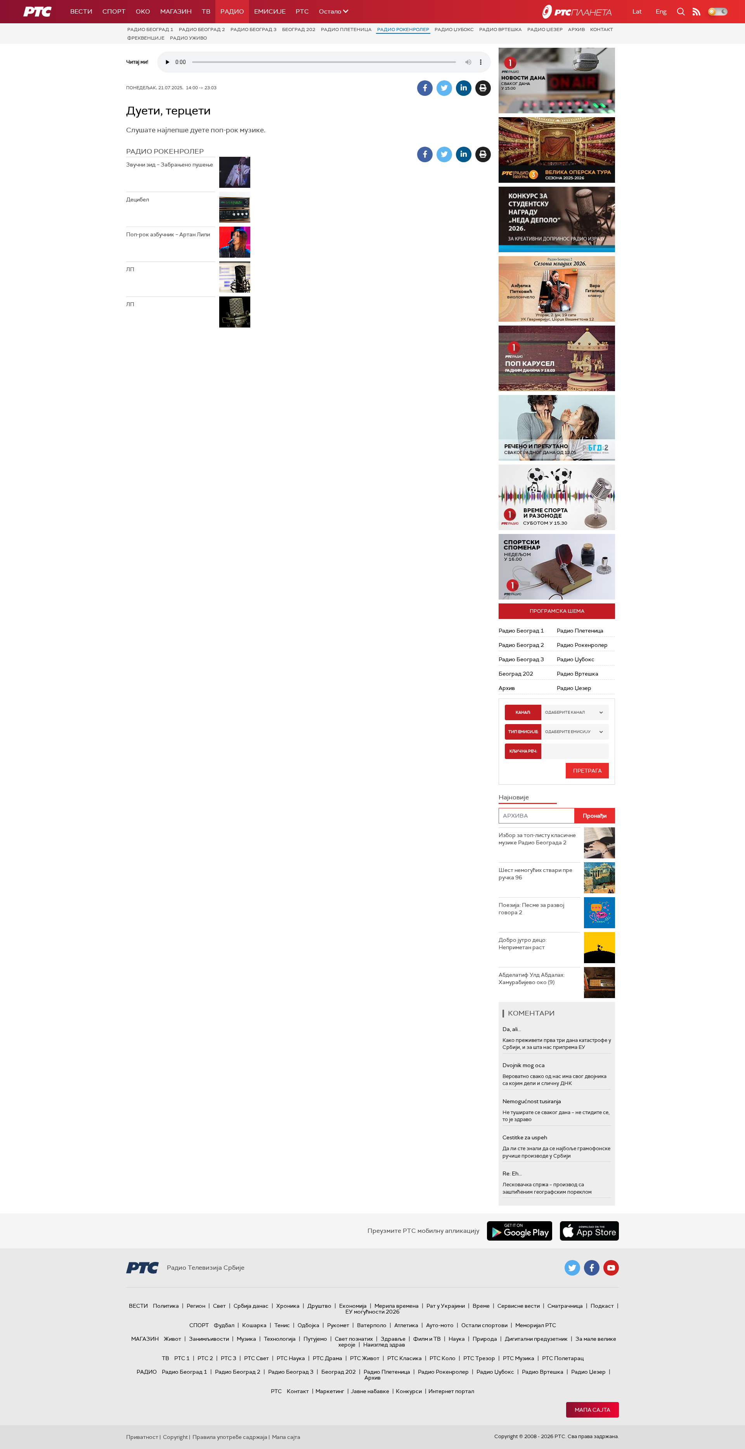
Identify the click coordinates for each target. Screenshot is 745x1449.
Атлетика (406, 1325)
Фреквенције (146, 38)
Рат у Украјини (445, 1305)
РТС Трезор (479, 1358)
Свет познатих (354, 1338)
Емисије (270, 11)
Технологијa (280, 1338)
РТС (302, 11)
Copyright (175, 1436)
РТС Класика (404, 1358)
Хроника (288, 1305)
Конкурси (409, 1391)
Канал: (523, 712)
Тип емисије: (523, 731)
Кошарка (254, 1325)
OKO (143, 11)
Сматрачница (565, 1305)
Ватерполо (371, 1325)
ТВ (206, 11)
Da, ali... (511, 1029)
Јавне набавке (370, 1391)
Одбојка (308, 1325)
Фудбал (224, 1325)
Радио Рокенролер (403, 29)
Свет (219, 1305)
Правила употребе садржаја (229, 1436)
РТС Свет (256, 1358)
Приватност (142, 1436)
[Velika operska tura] (557, 150)
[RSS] (696, 11)
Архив (576, 29)
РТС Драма (327, 1358)
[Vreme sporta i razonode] (557, 497)
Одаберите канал (565, 712)
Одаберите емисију (568, 731)
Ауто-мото (440, 1325)
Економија (353, 1305)
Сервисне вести (518, 1305)
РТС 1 (182, 1358)
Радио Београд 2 (202, 29)
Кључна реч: (523, 751)
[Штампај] (483, 88)
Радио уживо (188, 38)
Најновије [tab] (514, 797)
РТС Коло (443, 1358)
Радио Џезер (545, 29)
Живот (172, 1338)
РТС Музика (518, 1358)
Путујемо (315, 1338)
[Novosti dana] (557, 80)
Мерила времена (396, 1305)
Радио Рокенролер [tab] (165, 151)
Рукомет (338, 1325)
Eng (661, 11)
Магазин (176, 11)
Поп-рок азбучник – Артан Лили (168, 234)
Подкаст (602, 1305)
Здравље (393, 1338)
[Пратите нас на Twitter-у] (572, 1268)
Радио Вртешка (500, 29)
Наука (457, 1338)
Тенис (282, 1325)
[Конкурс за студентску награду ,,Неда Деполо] (557, 219)
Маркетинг (329, 1391)
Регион (196, 1305)
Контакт (601, 29)
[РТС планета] (577, 11)
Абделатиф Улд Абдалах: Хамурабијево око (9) (532, 978)
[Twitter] (444, 88)
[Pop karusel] (557, 358)
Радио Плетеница (346, 29)
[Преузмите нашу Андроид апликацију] (519, 1231)
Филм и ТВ (427, 1338)
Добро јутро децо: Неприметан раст (523, 943)
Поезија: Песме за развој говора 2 (531, 908)
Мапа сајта (592, 1409)
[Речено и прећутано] (557, 428)
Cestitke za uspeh (524, 1137)
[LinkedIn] (463, 88)
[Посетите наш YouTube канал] (611, 1268)
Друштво (319, 1305)
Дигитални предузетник (536, 1338)
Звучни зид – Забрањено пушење (169, 164)
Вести (81, 11)
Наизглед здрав (384, 1344)
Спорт (114, 11)
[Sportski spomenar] (557, 567)
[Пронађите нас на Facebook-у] (591, 1268)
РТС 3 (228, 1358)
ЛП (130, 269)
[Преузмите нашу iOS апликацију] (589, 1231)
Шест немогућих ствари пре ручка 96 (535, 874)
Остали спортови (484, 1325)
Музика (246, 1338)
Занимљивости (209, 1338)
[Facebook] (425, 88)
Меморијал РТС (535, 1325)
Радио (232, 11)
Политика (166, 1305)
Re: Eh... (512, 1173)
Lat (637, 11)
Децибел (137, 199)
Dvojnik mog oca (523, 1065)
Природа (485, 1338)
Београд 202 (298, 29)
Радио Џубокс (454, 29)
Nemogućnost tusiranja (531, 1101)
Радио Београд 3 (253, 29)
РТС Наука (291, 1358)
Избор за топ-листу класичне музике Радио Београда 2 (537, 839)
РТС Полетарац (563, 1358)
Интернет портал (451, 1391)
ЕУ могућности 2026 (372, 1311)
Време (481, 1305)
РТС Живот (364, 1358)
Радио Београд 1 (150, 29)
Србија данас (251, 1305)
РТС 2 (205, 1358)
